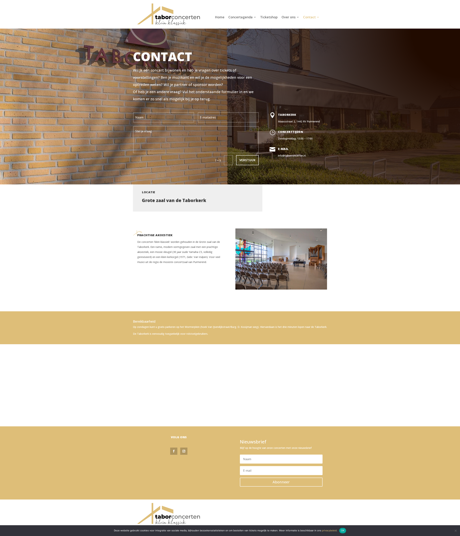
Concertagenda (240, 17)
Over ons (289, 17)
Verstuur (247, 160)
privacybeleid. (329, 530)
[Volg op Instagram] (183, 451)
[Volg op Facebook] (173, 451)
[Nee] (455, 530)
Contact (309, 17)
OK (342, 530)
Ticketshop (269, 17)
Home (219, 17)
